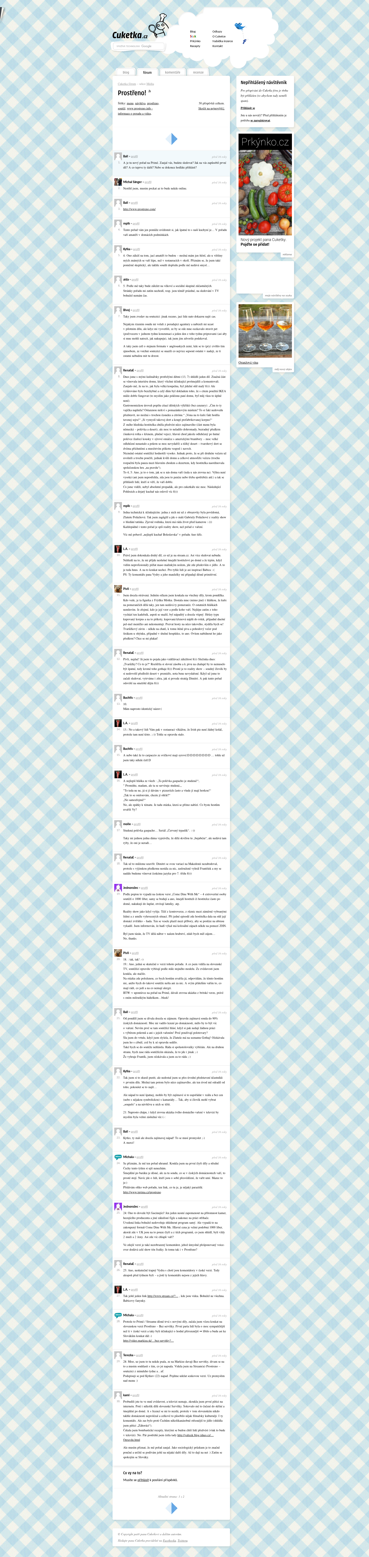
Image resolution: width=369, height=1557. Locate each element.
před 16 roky (219, 157)
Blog (193, 31)
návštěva (140, 103)
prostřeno (152, 103)
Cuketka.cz (130, 34)
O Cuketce (219, 36)
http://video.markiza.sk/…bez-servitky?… (148, 1340)
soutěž (121, 108)
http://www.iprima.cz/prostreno (142, 1192)
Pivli (126, 589)
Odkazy (217, 31)
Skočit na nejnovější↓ (211, 108)
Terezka (128, 1355)
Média (150, 84)
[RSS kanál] (152, 91)
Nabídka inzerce (222, 41)
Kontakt (217, 46)
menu (130, 103)
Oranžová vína (248, 362)
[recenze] (198, 71)
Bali (125, 156)
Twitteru (182, 1540)
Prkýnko (195, 41)
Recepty (195, 46)
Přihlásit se (248, 108)
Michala (128, 1157)
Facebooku (169, 1540)
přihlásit (143, 1480)
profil (134, 156)
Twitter (241, 28)
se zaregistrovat (260, 120)
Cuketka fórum (127, 84)
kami (126, 1395)
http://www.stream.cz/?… (163, 1296)
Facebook (241, 39)
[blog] (125, 71)
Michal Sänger (132, 182)
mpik (126, 223)
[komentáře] (173, 71)
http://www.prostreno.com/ (139, 209)
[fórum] (147, 71)
